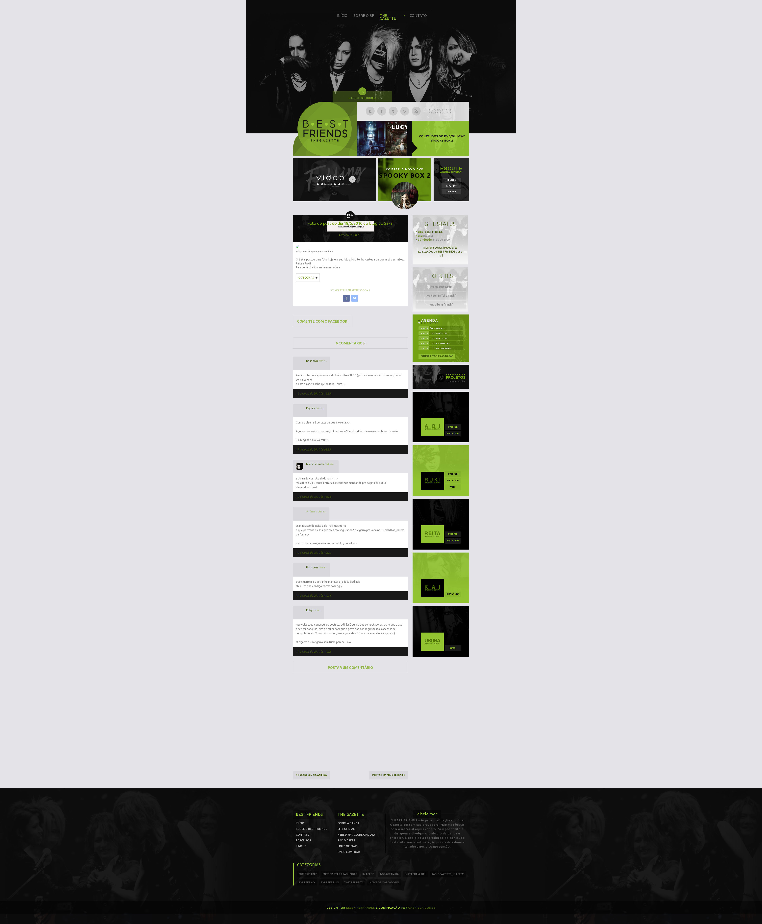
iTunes (451, 180)
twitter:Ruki (330, 882)
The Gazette (388, 17)
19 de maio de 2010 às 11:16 (313, 496)
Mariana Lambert (316, 464)
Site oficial (346, 829)
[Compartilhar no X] (354, 298)
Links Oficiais (347, 846)
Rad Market (347, 840)
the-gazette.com (440, 286)
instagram (452, 433)
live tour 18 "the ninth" (441, 295)
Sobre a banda (348, 823)
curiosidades (308, 874)
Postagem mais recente (388, 775)
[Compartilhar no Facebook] (346, 298)
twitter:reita (354, 882)
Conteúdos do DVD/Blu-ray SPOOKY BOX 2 (442, 138)
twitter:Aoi (307, 882)
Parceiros (303, 840)
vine (452, 487)
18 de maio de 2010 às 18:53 (313, 393)
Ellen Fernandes (360, 907)
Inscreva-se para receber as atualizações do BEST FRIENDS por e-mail (440, 251)
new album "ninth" (441, 304)
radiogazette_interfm (447, 874)
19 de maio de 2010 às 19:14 (313, 595)
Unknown (312, 361)
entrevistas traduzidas (339, 874)
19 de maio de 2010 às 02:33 (313, 449)
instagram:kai (389, 874)
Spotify (451, 185)
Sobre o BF (363, 15)
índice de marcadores (384, 882)
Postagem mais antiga (311, 775)
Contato (418, 15)
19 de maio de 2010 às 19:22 (313, 651)
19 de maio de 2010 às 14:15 (313, 552)
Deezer (451, 191)
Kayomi (310, 408)
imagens (368, 874)
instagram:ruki (415, 874)
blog (453, 648)
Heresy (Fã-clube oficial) (356, 834)
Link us (301, 846)
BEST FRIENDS (434, 231)
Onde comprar (349, 852)
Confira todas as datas (436, 356)
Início (342, 15)
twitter (453, 427)
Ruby (309, 610)
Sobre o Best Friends (311, 829)
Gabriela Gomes (422, 907)
